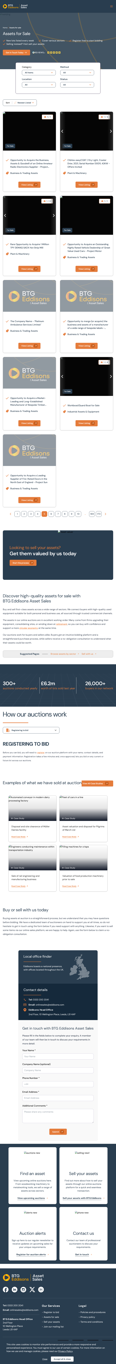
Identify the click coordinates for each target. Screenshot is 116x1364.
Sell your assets (51, 1321)
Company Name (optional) (36, 1064)
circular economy (28, 628)
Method (64, 67)
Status (63, 79)
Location (27, 79)
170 (99, 513)
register (41, 752)
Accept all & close (62, 1359)
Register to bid (50, 1312)
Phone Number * (31, 1078)
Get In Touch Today (14, 52)
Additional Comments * (34, 1105)
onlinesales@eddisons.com (50, 1004)
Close (44, 1359)
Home (5, 28)
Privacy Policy (65, 1351)
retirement (61, 624)
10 (78, 513)
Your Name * (29, 1050)
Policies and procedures (92, 1312)
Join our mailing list (53, 1326)
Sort (8, 102)
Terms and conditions (91, 1321)
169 (92, 513)
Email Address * (30, 1091)
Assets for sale (15, 28)
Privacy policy (87, 1317)
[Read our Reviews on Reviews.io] (46, 52)
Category (27, 67)
